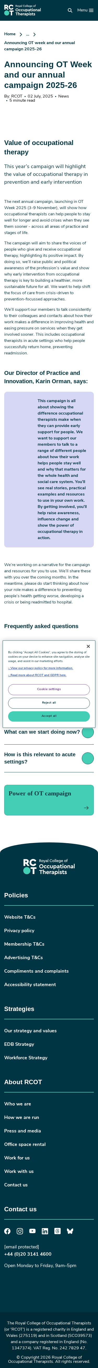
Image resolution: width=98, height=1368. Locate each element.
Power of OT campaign (40, 793)
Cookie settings (49, 689)
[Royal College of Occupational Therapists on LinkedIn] (45, 1233)
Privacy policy (19, 931)
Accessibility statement (30, 985)
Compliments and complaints (36, 971)
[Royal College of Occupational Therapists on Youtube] (32, 1232)
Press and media (22, 1131)
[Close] (88, 646)
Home (10, 34)
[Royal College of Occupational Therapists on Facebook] (7, 1233)
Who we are (17, 1104)
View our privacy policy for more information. (41, 668)
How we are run (21, 1118)
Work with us (19, 1172)
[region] (48, 684)
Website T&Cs (20, 917)
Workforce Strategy (25, 1058)
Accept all (49, 716)
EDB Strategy (19, 1044)
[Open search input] (70, 10)
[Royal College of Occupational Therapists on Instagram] (20, 1233)
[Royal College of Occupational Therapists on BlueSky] (70, 1233)
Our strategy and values (30, 1031)
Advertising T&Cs (23, 958)
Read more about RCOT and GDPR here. (38, 675)
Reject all (49, 702)
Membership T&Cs (24, 944)
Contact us (16, 1185)
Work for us (17, 1158)
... (27, 34)
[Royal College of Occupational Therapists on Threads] (57, 1233)
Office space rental (25, 1145)
